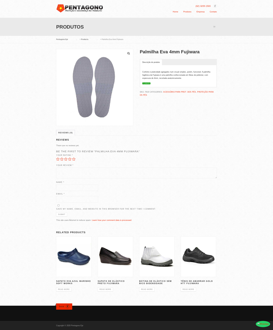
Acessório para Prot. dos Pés (179, 92)
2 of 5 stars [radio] (62, 159)
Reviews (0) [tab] (65, 133)
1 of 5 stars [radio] (58, 159)
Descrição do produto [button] (151, 62)
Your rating (64, 155)
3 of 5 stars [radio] (66, 159)
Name (60, 182)
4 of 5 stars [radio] (70, 159)
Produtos (187, 12)
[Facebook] (215, 6)
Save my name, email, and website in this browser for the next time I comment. (106, 209)
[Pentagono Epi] (79, 8)
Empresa (201, 12)
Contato (213, 12)
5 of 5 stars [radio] (74, 159)
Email (60, 194)
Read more (64, 289)
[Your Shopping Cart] (214, 27)
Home (175, 12)
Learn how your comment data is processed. (112, 220)
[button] (128, 53)
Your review (65, 165)
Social (61, 306)
